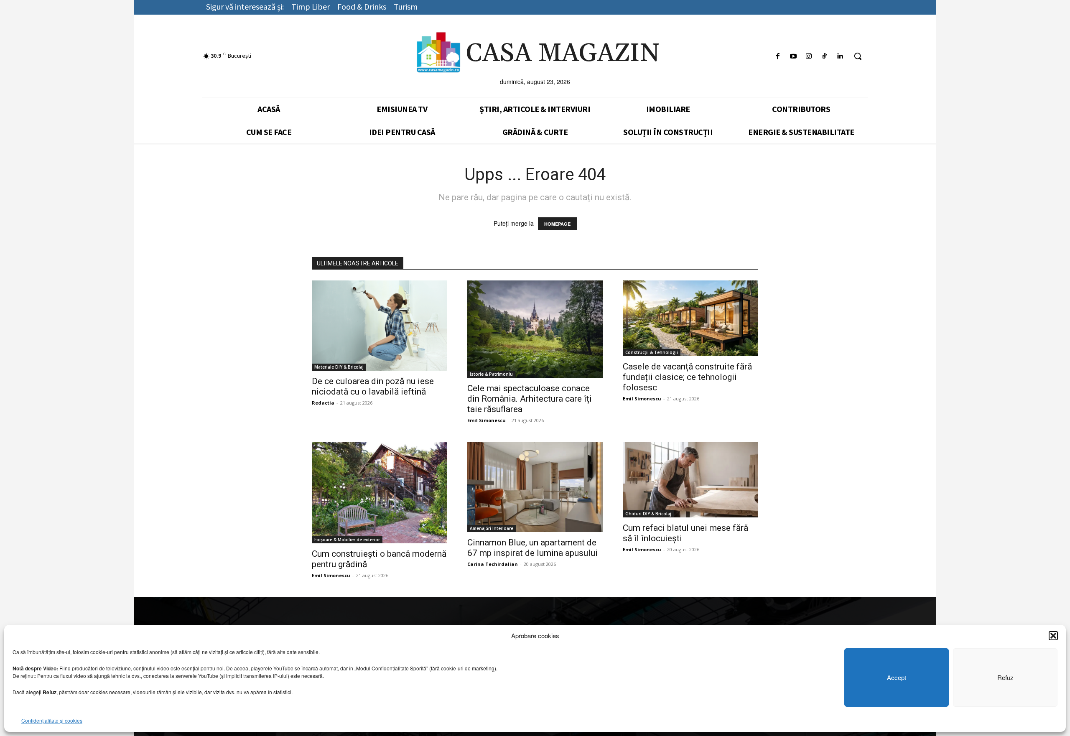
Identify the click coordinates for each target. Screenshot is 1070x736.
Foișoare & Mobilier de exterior (347, 539)
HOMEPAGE (557, 224)
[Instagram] (808, 56)
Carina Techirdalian (492, 564)
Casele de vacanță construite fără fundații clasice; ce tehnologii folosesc (687, 377)
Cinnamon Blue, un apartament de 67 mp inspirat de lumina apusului (532, 547)
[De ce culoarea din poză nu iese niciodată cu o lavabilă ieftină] (379, 325)
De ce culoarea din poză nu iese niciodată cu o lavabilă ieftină (373, 386)
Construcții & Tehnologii (651, 352)
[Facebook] (777, 56)
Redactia (323, 403)
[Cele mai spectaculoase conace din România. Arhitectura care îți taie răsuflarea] (535, 329)
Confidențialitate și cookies (51, 720)
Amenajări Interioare (491, 528)
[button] (1053, 636)
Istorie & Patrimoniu (491, 374)
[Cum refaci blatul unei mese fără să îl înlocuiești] (690, 479)
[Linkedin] (840, 56)
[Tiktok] (824, 56)
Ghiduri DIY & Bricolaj (648, 514)
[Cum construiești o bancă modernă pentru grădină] (379, 492)
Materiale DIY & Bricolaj (339, 367)
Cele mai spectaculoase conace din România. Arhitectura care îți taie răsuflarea (529, 398)
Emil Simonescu (486, 420)
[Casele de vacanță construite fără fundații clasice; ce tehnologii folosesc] (690, 318)
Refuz (1005, 677)
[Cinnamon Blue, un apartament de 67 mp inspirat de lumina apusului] (535, 487)
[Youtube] (793, 56)
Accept (896, 677)
